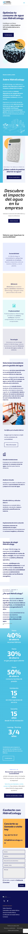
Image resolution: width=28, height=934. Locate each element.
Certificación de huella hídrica (11, 914)
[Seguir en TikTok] (11, 901)
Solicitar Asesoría (14, 220)
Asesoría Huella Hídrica (9, 912)
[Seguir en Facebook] (7, 901)
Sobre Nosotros (7, 908)
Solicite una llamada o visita (14, 795)
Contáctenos (8, 758)
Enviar (22, 885)
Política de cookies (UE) (13, 925)
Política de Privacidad (13, 930)
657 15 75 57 (12, 835)
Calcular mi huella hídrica (14, 177)
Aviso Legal (20, 928)
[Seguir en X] (4, 901)
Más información (11, 444)
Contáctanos (8, 35)
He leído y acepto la (13, 881)
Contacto (5, 916)
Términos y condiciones (9, 928)
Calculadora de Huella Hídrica (11, 910)
